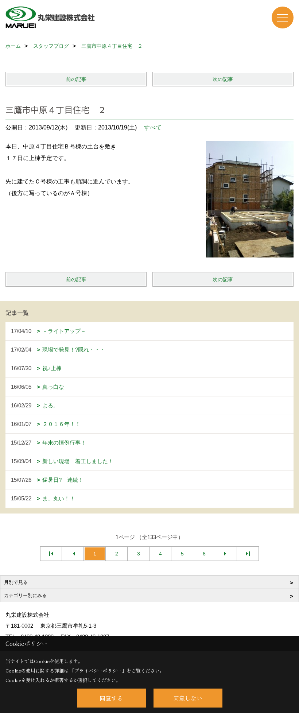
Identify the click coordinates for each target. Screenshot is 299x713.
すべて (153, 127)
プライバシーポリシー (98, 670)
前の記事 (76, 79)
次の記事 (223, 79)
